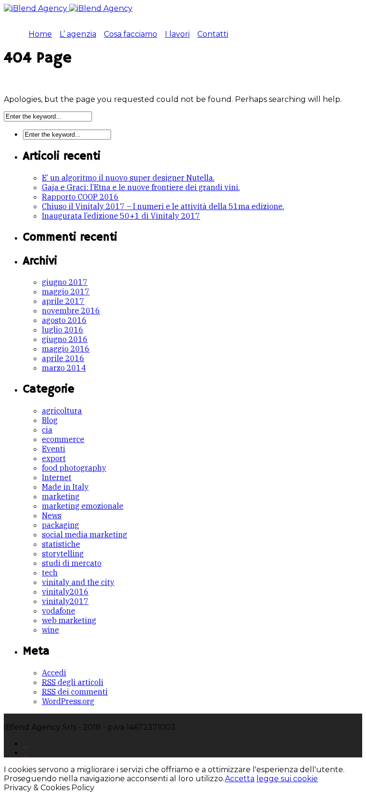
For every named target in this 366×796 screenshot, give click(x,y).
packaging (60, 525)
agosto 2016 (64, 320)
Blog (50, 420)
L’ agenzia (78, 34)
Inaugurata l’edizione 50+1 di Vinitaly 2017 (121, 216)
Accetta (239, 778)
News (51, 515)
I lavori (177, 34)
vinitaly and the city (78, 582)
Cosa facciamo (130, 34)
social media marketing (84, 534)
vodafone (58, 610)
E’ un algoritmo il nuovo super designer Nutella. (128, 177)
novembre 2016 (71, 310)
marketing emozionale (82, 506)
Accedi (54, 672)
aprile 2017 (63, 301)
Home (40, 34)
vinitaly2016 (65, 591)
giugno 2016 (65, 339)
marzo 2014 (64, 368)
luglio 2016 (62, 329)
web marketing (69, 620)
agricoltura (62, 410)
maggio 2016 (66, 348)
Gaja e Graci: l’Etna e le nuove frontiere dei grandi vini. (141, 187)
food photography (74, 468)
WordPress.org (68, 701)
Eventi (53, 448)
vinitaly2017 (65, 601)
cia (47, 429)
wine (50, 630)
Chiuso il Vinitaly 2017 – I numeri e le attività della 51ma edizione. (163, 206)
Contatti (212, 34)
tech (50, 572)
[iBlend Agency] (68, 8)
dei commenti (75, 691)
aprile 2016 (63, 358)
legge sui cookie (287, 778)
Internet (56, 477)
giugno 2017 (65, 282)
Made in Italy (65, 487)
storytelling (63, 553)
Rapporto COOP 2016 (80, 197)
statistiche (61, 544)
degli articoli (72, 682)
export (54, 458)
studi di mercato (72, 563)
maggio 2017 (66, 291)
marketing (61, 496)
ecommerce (63, 439)
